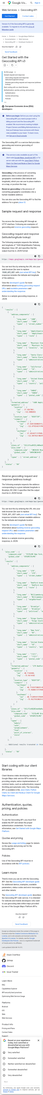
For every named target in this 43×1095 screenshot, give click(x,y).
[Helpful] (16, 47)
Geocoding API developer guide (26, 882)
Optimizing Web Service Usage (13, 996)
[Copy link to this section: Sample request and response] (4, 215)
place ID (22, 202)
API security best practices (12, 992)
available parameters (19, 288)
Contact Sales (7, 1032)
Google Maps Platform (26, 36)
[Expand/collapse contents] (15, 72)
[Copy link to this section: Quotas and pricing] (25, 838)
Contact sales (28, 16)
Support (5, 1036)
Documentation (10, 39)
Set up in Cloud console (18, 136)
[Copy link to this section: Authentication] (20, 815)
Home (4, 36)
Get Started (10, 16)
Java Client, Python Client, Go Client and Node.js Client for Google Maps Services (23, 163)
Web (3, 1014)
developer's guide (17, 283)
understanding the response (13, 291)
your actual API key (27, 272)
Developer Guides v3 (26, 42)
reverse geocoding (22, 227)
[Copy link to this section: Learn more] (19, 873)
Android (5, 1007)
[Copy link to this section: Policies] (12, 856)
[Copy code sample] (39, 256)
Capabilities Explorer (9, 989)
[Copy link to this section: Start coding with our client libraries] (14, 769)
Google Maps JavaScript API (25, 158)
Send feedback (11, 52)
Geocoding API (29, 10)
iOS (3, 1010)
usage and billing (19, 843)
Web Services (9, 10)
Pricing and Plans (8, 1028)
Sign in (37, 3)
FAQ (3, 985)
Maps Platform (24, 3)
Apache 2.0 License (8, 938)
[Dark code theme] (35, 256)
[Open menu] (3, 3)
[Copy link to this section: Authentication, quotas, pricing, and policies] (29, 808)
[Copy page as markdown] (12, 65)
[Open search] (31, 2)
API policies (24, 863)
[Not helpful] (20, 47)
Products (12, 36)
